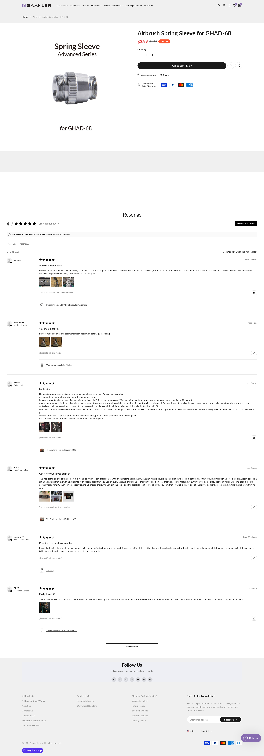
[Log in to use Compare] (239, 65)
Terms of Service (140, 715)
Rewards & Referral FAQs (34, 720)
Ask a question (148, 75)
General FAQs (28, 715)
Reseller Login (83, 696)
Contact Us (27, 710)
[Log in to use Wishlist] (231, 65)
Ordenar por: (229, 251)
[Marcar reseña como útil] (254, 292)
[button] (58, 223)
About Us (26, 705)
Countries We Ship (31, 725)
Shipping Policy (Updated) (144, 696)
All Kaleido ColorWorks (33, 700)
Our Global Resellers (87, 705)
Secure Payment (140, 710)
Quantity (142, 49)
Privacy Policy (139, 720)
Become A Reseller (85, 700)
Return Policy (138, 705)
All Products (28, 696)
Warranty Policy (140, 700)
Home (25, 17)
